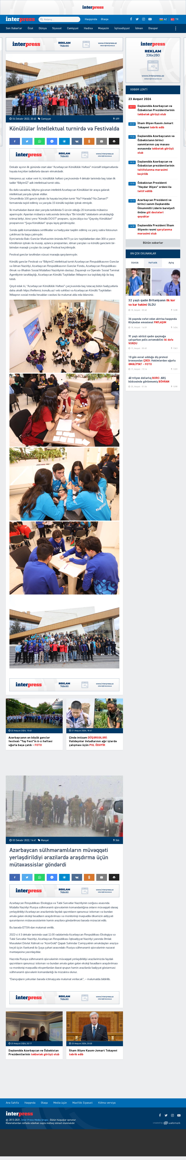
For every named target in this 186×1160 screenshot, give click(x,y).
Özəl (30, 28)
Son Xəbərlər (14, 28)
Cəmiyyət (72, 28)
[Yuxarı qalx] (176, 1150)
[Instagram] (172, 1115)
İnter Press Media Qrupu (34, 1120)
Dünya (43, 28)
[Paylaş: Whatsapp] (39, 141)
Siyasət (57, 28)
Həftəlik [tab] (153, 262)
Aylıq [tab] (171, 262)
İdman (139, 28)
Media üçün (60, 1102)
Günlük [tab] (135, 262)
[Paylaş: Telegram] (64, 141)
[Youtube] (179, 1115)
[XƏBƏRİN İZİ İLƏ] (22, 19)
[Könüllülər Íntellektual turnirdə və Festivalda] (64, 84)
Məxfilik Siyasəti (82, 1102)
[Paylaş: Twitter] (27, 141)
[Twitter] (166, 1115)
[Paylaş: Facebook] (14, 141)
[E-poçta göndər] (101, 141)
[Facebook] (160, 1115)
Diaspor (153, 28)
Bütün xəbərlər (153, 243)
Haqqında (91, 19)
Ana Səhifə (12, 1102)
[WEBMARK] (166, 1123)
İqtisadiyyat (122, 28)
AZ (165, 19)
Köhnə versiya (107, 1102)
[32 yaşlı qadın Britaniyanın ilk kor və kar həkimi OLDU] (153, 281)
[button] (114, 141)
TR (176, 19)
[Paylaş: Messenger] (52, 141)
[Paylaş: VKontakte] (77, 141)
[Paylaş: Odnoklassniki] (89, 141)
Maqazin (103, 28)
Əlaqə (104, 19)
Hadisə (88, 28)
